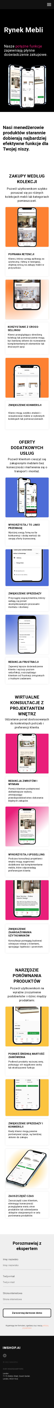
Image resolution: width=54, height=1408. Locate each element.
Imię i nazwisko (10, 1259)
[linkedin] (4, 1355)
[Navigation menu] (49, 4)
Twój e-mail (9, 1276)
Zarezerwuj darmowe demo (27, 1313)
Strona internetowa (12, 1293)
